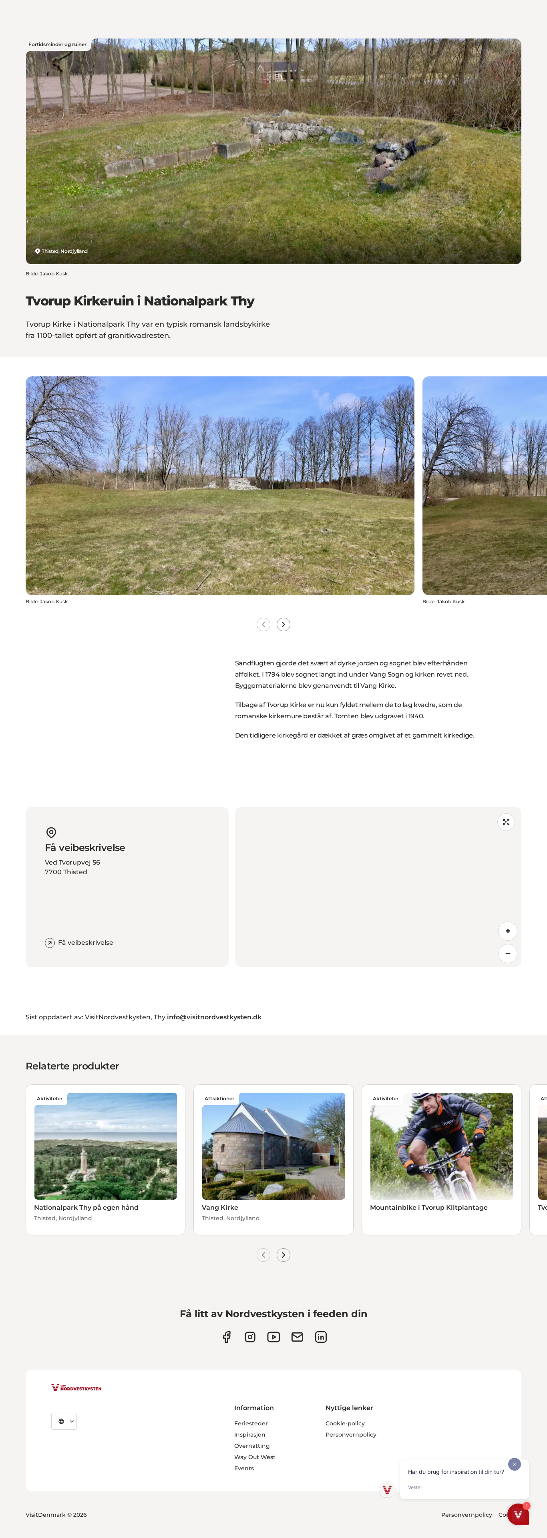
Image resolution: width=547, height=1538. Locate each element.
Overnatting (252, 1445)
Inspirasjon (249, 1434)
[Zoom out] (507, 953)
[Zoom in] (507, 931)
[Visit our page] (226, 1337)
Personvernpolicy (351, 1434)
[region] (378, 887)
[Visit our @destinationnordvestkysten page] (274, 1337)
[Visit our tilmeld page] (297, 1337)
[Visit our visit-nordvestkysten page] (321, 1337)
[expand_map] (506, 822)
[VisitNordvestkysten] (76, 1388)
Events (244, 1468)
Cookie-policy (345, 1423)
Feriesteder (251, 1423)
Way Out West (255, 1457)
